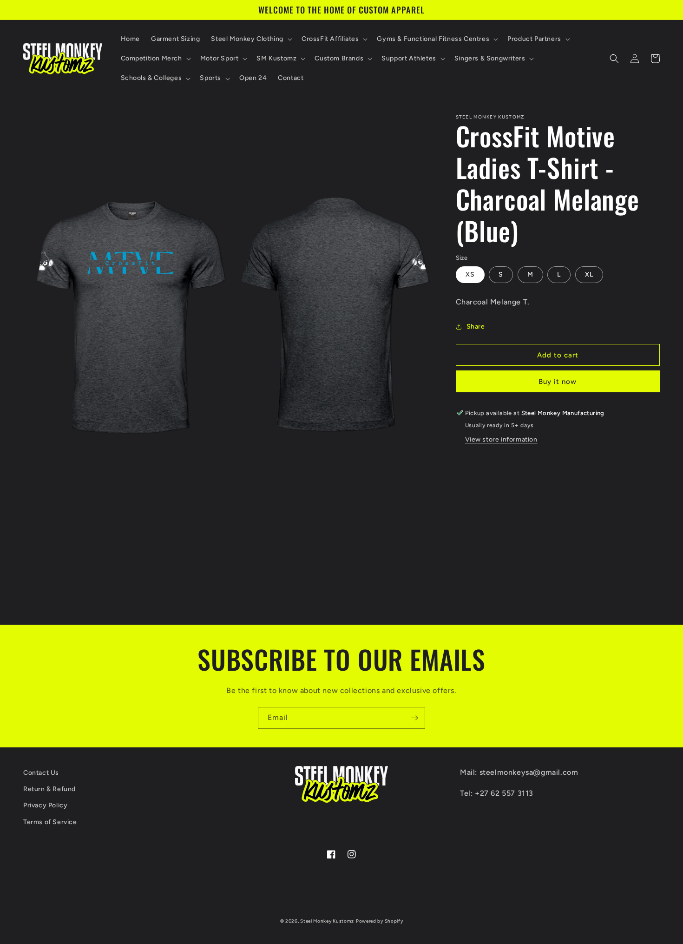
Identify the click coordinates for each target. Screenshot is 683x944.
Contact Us (41, 773)
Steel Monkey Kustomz (327, 921)
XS (470, 274)
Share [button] (475, 326)
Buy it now (558, 381)
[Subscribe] (414, 718)
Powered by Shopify (379, 921)
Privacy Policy (45, 805)
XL (589, 274)
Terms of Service (50, 822)
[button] (250, 39)
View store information (501, 439)
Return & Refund (49, 789)
